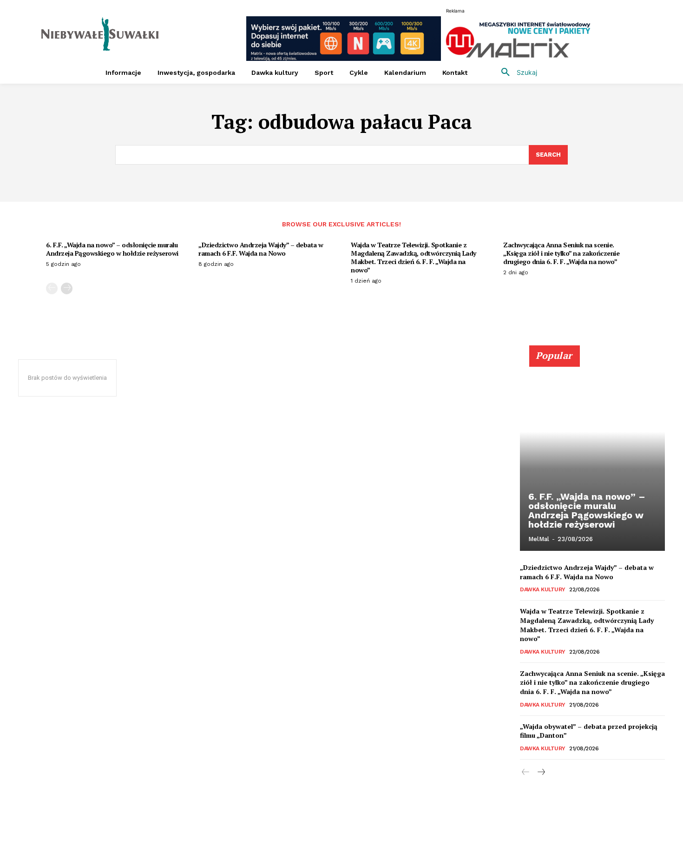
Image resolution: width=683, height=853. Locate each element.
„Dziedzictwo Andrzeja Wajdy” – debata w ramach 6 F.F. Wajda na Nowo (260, 249)
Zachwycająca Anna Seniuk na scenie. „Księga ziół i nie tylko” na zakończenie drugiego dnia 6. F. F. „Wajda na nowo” (561, 253)
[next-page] (66, 288)
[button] (515, 72)
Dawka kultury (542, 589)
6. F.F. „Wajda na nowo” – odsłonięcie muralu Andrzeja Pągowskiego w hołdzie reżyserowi (112, 249)
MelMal (538, 539)
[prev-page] (52, 288)
